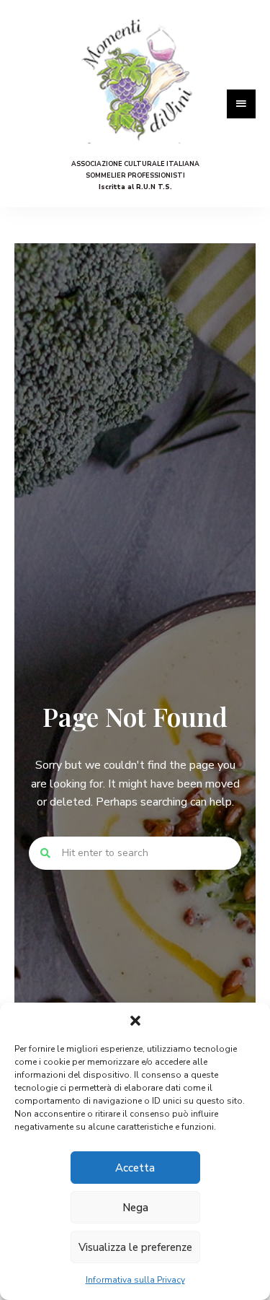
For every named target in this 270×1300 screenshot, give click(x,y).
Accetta (135, 1168)
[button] (135, 1020)
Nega (135, 1207)
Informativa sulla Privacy (135, 1280)
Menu (241, 104)
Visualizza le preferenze (135, 1247)
